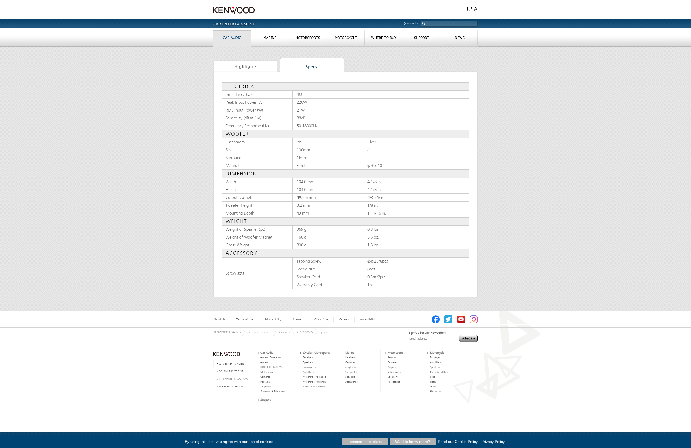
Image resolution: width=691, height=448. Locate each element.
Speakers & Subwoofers (273, 391)
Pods (432, 377)
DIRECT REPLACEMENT (273, 367)
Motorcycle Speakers (314, 386)
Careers (344, 319)
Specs (312, 66)
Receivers (265, 381)
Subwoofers (309, 367)
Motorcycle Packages (314, 377)
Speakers (284, 332)
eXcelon (264, 362)
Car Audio (266, 353)
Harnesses (435, 391)
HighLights (245, 66)
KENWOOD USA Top (227, 332)
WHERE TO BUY (383, 39)
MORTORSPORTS (308, 39)
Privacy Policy (273, 319)
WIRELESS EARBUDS (231, 386)
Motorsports (395, 353)
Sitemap (297, 319)
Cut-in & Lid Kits (439, 372)
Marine (349, 353)
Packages (435, 357)
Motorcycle (437, 353)
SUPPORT (421, 39)
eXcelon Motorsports (316, 353)
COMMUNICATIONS (231, 371)
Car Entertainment (259, 332)
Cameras (265, 377)
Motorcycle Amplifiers (314, 381)
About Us (412, 23)
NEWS (459, 39)
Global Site (321, 319)
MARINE (270, 39)
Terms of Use (244, 319)
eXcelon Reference (270, 357)
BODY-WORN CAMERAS (233, 379)
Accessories (351, 381)
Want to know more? (412, 441)
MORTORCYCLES (345, 39)
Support (265, 400)
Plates (433, 381)
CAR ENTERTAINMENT (232, 363)
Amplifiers (265, 386)
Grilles (433, 386)
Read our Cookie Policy (458, 441)
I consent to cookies (365, 441)
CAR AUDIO (232, 39)
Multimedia (266, 372)
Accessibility (367, 319)
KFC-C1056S (305, 332)
